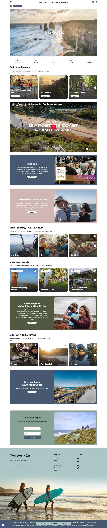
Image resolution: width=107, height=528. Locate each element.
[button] (95, 87)
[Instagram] (78, 464)
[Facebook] (78, 458)
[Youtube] (78, 461)
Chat (65, 523)
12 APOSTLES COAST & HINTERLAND (53, 2)
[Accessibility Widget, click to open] (3, 525)
